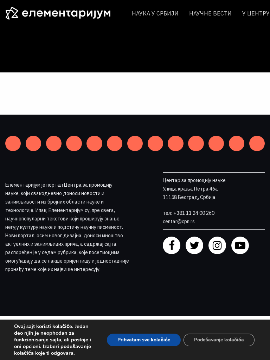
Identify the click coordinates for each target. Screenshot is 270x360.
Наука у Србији (155, 13)
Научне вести (210, 13)
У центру (256, 13)
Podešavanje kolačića (219, 339)
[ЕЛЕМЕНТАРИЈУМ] (63, 13)
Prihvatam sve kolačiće (143, 339)
